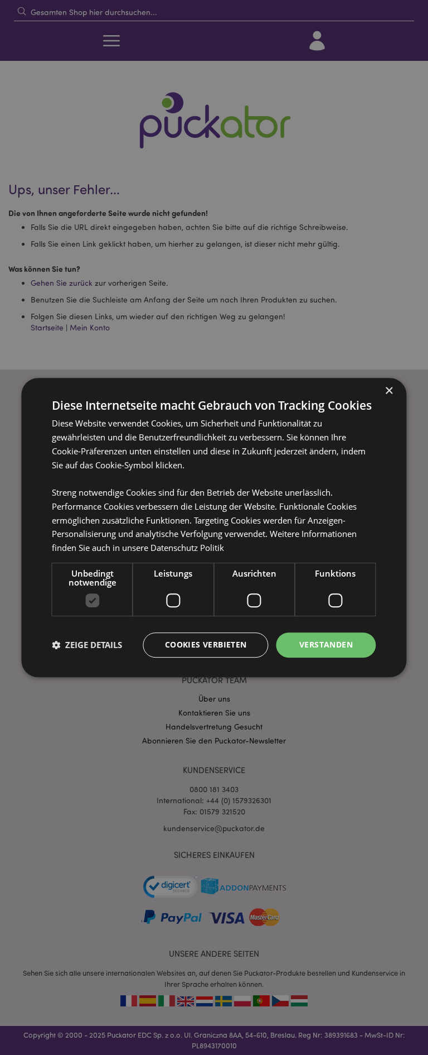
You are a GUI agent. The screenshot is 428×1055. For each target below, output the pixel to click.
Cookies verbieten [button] (206, 644)
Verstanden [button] (326, 644)
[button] (87, 645)
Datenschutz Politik (187, 547)
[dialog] (214, 527)
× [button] (389, 391)
